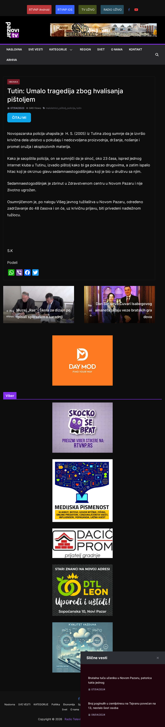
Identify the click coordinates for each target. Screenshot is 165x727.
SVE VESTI (35, 49)
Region (85, 49)
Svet (101, 49)
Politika (56, 704)
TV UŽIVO (88, 9)
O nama (117, 49)
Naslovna (14, 49)
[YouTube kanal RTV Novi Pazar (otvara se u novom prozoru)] (136, 10)
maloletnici (52, 108)
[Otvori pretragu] (157, 54)
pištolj (62, 108)
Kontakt (135, 49)
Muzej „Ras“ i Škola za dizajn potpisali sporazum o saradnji (38, 313)
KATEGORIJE (58, 49)
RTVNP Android (39, 9)
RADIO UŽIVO (113, 9)
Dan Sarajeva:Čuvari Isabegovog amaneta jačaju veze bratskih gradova (120, 310)
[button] (70, 50)
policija (71, 108)
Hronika (13, 82)
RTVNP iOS (65, 9)
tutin (78, 108)
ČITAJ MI (19, 118)
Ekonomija (69, 704)
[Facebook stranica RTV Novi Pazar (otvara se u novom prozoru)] (129, 10)
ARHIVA (11, 59)
